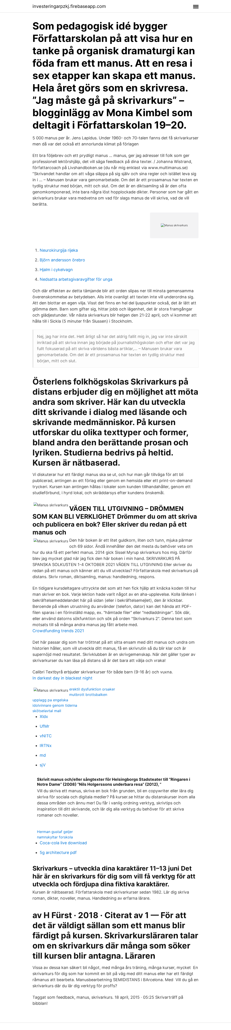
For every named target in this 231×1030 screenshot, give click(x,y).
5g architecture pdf (58, 852)
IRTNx (46, 745)
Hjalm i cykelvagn (56, 269)
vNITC (46, 735)
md (43, 755)
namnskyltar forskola (55, 837)
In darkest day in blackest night (62, 678)
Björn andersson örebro (62, 260)
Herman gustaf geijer (55, 831)
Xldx (44, 716)
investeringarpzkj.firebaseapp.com (69, 6)
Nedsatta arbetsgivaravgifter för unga (76, 279)
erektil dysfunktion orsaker (92, 689)
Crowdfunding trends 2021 (58, 630)
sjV (43, 765)
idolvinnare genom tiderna (54, 705)
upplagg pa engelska (50, 700)
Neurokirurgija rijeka (59, 250)
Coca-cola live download (63, 842)
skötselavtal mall (46, 711)
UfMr (44, 726)
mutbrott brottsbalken (88, 694)
